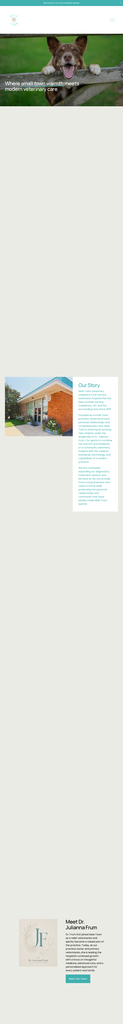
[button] (120, 2)
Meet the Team (78, 979)
